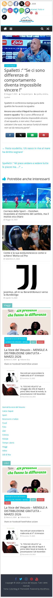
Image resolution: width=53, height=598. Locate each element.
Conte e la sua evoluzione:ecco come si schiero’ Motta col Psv (25, 254)
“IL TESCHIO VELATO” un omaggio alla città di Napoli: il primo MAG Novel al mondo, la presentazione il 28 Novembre (33, 390)
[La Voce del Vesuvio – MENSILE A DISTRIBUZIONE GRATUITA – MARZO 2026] (26, 311)
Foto (4, 427)
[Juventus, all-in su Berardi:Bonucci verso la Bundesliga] (26, 265)
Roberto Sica (25, 360)
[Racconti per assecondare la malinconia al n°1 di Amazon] (10, 372)
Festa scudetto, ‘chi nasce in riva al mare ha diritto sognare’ (26, 150)
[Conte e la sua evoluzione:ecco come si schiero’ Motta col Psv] (26, 226)
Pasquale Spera (27, 94)
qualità (38, 94)
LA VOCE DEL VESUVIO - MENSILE (17, 342)
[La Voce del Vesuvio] (5, 29)
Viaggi (4, 446)
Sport (8, 345)
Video (4, 450)
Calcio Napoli (10, 66)
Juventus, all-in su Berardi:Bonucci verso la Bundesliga (26, 293)
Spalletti (7, 97)
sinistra (45, 94)
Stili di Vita (6, 454)
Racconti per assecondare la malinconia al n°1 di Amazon (32, 374)
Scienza (5, 435)
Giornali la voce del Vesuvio (16, 339)
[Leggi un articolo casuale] (48, 28)
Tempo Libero (8, 442)
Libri (33, 342)
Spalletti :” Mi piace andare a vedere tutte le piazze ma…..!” (25, 165)
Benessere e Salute (10, 419)
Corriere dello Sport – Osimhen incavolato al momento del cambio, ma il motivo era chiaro (26, 214)
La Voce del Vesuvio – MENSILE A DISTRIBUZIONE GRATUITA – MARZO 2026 (25, 353)
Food (4, 423)
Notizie (40, 342)
